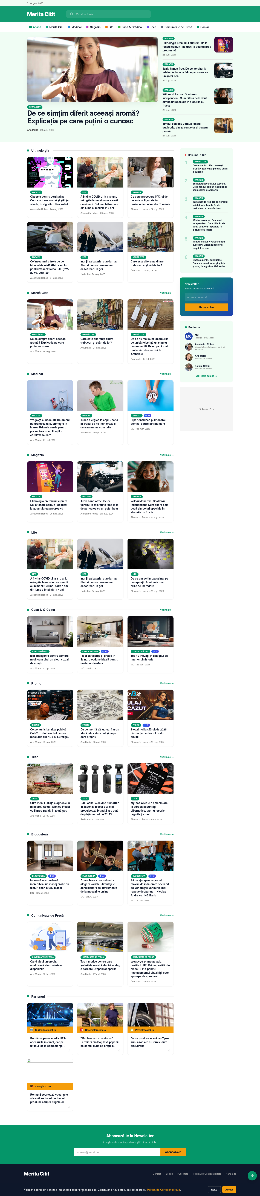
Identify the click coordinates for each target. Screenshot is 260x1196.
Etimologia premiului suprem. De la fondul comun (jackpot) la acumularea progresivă (187, 46)
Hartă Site (231, 1173)
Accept (229, 1189)
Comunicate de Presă (178, 27)
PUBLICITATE (206, 409)
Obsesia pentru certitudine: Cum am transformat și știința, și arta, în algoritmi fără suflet (209, 263)
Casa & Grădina (132, 27)
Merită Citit (56, 27)
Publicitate (182, 1173)
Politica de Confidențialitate (163, 1189)
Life (111, 27)
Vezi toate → (167, 292)
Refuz (214, 1189)
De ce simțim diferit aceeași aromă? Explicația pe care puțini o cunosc (83, 116)
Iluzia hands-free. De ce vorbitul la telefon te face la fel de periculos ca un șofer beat (185, 72)
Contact (205, 27)
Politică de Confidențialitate (207, 1173)
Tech (153, 27)
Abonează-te (206, 307)
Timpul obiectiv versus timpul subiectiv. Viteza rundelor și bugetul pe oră (185, 127)
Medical (76, 27)
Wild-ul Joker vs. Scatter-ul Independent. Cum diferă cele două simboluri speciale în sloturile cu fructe (185, 99)
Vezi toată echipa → (206, 376)
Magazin (95, 27)
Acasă (37, 27)
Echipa (169, 1173)
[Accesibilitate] (252, 1175)
